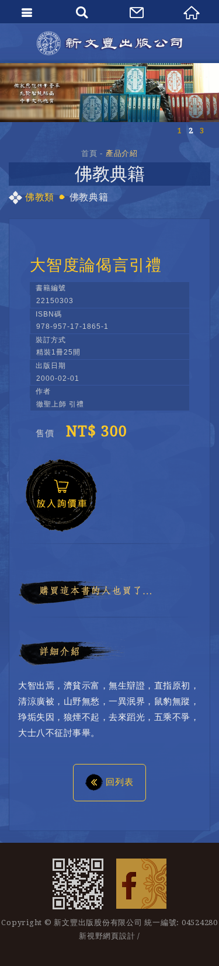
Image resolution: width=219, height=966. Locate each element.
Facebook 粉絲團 (141, 883)
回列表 (120, 782)
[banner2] (109, 92)
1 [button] (180, 130)
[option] (109, 92)
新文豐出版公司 (110, 43)
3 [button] (202, 130)
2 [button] (191, 130)
